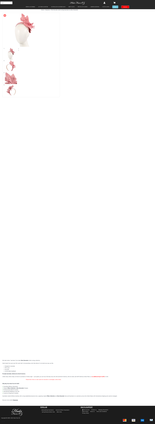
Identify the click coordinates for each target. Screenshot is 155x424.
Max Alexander (24, 360)
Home (42, 10)
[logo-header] (77, 1)
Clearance (47, 10)
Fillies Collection (11, 388)
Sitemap (2, 421)
